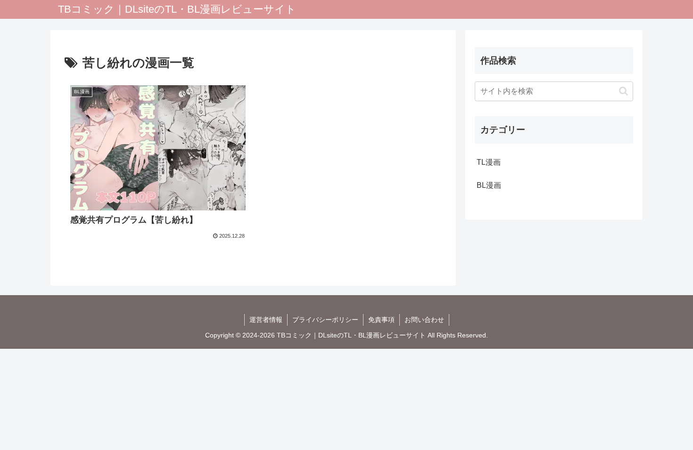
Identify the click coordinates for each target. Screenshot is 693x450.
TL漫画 (489, 162)
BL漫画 (489, 185)
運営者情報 (265, 319)
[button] (623, 91)
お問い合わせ (424, 319)
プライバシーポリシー (325, 319)
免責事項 (381, 319)
